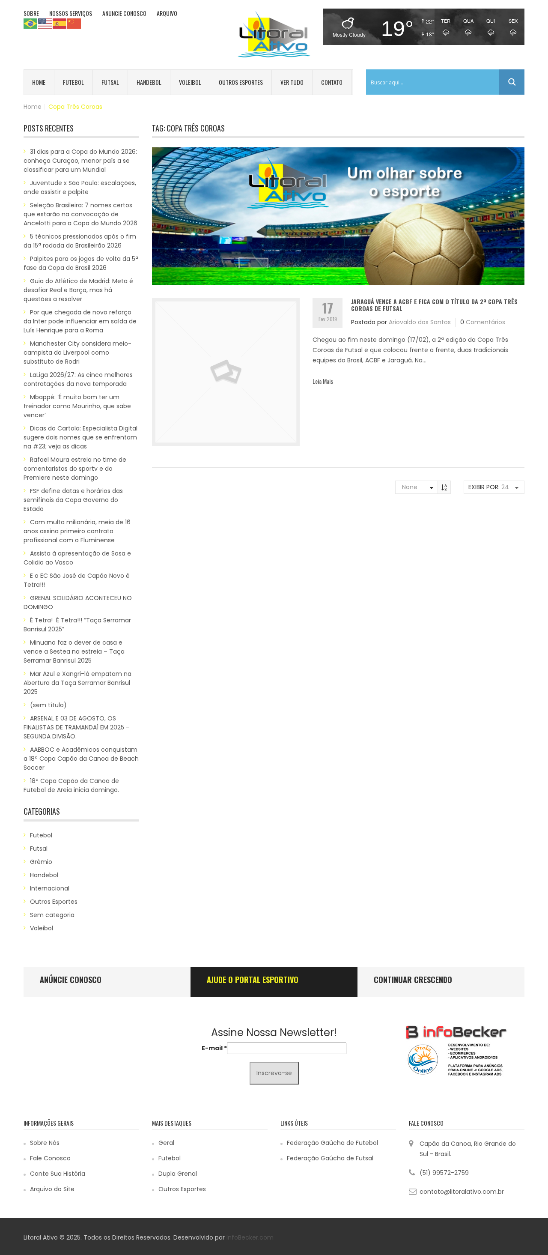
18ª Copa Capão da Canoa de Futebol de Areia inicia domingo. (71, 785)
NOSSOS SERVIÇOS (70, 13)
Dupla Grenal (177, 1173)
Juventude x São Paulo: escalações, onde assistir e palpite (80, 187)
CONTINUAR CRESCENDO (413, 979)
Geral (166, 1142)
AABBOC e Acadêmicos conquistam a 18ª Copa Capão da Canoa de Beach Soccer (81, 758)
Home (38, 82)
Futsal (110, 82)
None (409, 487)
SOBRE (31, 13)
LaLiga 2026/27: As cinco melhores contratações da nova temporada (78, 379)
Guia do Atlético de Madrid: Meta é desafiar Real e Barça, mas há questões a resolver (78, 290)
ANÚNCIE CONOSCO (70, 979)
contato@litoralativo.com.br (462, 1191)
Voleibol (190, 82)
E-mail (214, 1048)
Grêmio (41, 862)
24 (505, 487)
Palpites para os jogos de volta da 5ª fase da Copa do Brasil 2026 (81, 263)
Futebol (73, 82)
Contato (331, 82)
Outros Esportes (241, 82)
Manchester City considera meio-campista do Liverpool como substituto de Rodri (77, 352)
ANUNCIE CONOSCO (124, 13)
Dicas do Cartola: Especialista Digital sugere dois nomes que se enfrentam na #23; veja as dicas (80, 437)
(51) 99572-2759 (444, 1172)
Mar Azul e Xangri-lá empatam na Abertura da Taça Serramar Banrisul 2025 (77, 682)
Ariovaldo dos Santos (420, 322)
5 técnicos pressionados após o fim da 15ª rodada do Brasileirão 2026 (80, 241)
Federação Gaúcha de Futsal (330, 1158)
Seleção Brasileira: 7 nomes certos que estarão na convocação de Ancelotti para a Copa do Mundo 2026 (80, 214)
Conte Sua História (57, 1173)
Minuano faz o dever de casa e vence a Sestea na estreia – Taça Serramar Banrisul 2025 (74, 651)
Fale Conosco (50, 1158)
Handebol (149, 82)
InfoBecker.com (250, 1237)
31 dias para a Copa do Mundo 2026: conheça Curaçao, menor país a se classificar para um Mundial (80, 160)
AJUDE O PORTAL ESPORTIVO (252, 979)
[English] (45, 23)
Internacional (49, 888)
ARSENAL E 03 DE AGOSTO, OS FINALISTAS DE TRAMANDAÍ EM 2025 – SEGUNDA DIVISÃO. (77, 727)
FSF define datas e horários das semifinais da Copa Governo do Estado (73, 500)
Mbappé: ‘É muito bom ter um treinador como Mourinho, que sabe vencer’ (77, 406)
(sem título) (48, 705)
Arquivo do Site (52, 1189)
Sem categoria (52, 915)
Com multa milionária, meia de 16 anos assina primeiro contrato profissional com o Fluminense (77, 531)
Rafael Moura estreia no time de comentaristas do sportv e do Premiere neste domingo (75, 468)
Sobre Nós (45, 1142)
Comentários (485, 322)
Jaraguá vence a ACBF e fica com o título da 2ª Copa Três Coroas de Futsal (434, 304)
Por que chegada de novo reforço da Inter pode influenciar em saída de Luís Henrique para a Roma (80, 321)
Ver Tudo (292, 82)
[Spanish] (60, 23)
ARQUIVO (167, 13)
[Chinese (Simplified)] (74, 23)
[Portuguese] (31, 23)
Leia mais (323, 380)
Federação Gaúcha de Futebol (332, 1142)
